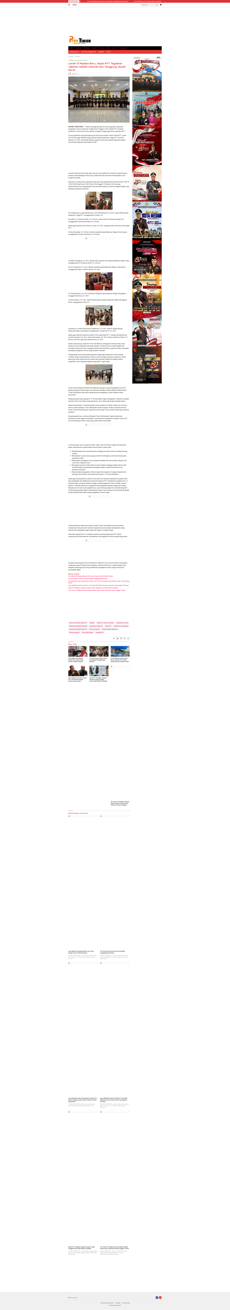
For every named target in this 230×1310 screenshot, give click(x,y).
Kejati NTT (108, 626)
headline (92, 623)
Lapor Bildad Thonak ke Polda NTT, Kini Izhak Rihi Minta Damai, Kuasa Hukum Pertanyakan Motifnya (121, 1)
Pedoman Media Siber (107, 1303)
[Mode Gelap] (161, 4)
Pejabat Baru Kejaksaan (121, 626)
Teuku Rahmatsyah (87, 632)
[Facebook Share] (114, 638)
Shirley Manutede (74, 632)
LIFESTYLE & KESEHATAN (88, 52)
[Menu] (69, 4)
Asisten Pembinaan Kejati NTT (78, 623)
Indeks (74, 4)
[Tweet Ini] (117, 638)
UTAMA (85, 60)
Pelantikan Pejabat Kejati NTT (78, 629)
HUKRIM (94, 48)
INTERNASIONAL (74, 52)
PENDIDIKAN (123, 48)
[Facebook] (157, 1297)
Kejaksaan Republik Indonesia (78, 626)
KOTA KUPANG (78, 60)
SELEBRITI (101, 52)
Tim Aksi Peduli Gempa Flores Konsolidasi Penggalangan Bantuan (88, 578)
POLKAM (101, 48)
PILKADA (114, 48)
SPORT (109, 52)
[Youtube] (160, 1297)
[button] (157, 4)
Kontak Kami (126, 1303)
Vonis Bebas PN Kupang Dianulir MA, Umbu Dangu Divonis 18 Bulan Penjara (90, 576)
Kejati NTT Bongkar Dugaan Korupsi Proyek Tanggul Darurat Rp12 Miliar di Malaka (93, 588)
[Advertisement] (115, 21)
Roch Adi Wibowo (94, 629)
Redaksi (118, 1303)
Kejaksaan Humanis (122, 623)
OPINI (108, 48)
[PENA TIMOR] (79, 40)
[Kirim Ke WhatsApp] (128, 638)
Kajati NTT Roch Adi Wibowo (105, 623)
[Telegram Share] (124, 638)
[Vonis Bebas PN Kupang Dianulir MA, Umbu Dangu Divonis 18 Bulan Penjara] (77, 651)
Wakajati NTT (100, 632)
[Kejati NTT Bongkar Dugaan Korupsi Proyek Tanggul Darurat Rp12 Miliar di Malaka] (99, 671)
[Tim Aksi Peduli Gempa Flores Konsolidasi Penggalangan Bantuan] (99, 651)
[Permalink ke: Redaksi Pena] (69, 74)
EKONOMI (87, 48)
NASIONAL (78, 48)
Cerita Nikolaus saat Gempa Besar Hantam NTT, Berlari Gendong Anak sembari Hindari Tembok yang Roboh (98, 582)
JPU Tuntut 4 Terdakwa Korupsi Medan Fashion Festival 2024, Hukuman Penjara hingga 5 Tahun (96, 590)
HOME (71, 48)
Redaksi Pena (75, 73)
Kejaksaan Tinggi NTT (96, 626)
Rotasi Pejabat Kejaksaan (110, 629)
